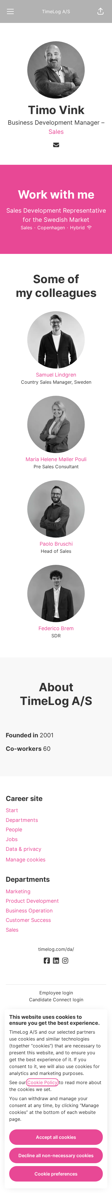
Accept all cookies (56, 1137)
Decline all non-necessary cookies (56, 1155)
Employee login (56, 993)
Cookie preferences (56, 1174)
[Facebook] (46, 961)
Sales (56, 131)
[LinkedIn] (56, 961)
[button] (100, 11)
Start (12, 810)
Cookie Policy (42, 1082)
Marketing (18, 891)
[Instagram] (65, 961)
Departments (22, 820)
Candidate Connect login (56, 999)
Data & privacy (23, 849)
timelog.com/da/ (56, 949)
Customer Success (28, 920)
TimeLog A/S (56, 11)
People (14, 829)
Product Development (32, 901)
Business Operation (29, 911)
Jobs (12, 839)
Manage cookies (25, 860)
